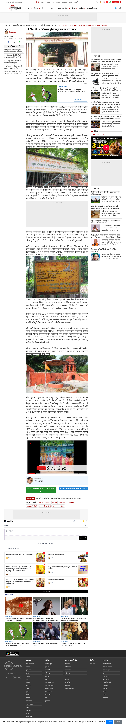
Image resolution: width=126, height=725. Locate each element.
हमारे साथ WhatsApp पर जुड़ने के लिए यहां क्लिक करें (40, 490)
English (43, 2)
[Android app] (12, 654)
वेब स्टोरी (47, 670)
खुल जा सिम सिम (49, 682)
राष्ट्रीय (27, 673)
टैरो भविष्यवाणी (107, 682)
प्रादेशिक (28, 682)
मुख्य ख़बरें (28, 670)
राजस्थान (28, 698)
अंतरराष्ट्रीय (28, 676)
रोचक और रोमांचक (58, 506)
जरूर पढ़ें (97, 56)
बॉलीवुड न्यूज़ (48, 664)
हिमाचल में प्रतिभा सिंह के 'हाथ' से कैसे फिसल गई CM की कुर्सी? (105, 250)
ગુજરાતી (76, 2)
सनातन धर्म (68, 670)
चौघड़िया (105, 688)
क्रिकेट (74, 8)
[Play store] (116, 8)
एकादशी (67, 664)
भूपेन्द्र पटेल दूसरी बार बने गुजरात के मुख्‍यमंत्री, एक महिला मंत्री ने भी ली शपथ (106, 222)
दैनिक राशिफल (107, 664)
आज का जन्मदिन (107, 667)
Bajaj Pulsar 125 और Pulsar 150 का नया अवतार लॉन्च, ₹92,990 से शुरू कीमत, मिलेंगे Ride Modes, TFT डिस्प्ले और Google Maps (105, 75)
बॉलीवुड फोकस (49, 688)
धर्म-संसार (71, 502)
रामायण (67, 676)
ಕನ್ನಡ (70, 2)
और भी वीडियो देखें (97, 134)
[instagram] (103, 2)
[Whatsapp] (110, 2)
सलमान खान (48, 691)
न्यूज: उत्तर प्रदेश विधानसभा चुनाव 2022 (46, 25)
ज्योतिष (81, 8)
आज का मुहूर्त (106, 670)
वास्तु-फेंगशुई (106, 679)
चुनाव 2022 (8, 25)
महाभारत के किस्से (31, 506)
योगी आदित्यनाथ (30, 664)
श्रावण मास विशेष (63, 8)
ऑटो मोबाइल (29, 704)
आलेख (47, 676)
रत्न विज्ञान (105, 698)
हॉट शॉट (47, 667)
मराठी (53, 2)
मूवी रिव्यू (47, 673)
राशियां (104, 673)
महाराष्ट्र (28, 695)
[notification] (120, 8)
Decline (118, 721)
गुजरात (27, 691)
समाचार (27, 8)
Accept (110, 721)
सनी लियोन (48, 695)
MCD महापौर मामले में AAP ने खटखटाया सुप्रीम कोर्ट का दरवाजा (105, 193)
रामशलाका (105, 685)
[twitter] (97, 2)
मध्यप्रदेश (28, 685)
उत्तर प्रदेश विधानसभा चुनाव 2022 (23, 25)
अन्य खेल (92, 664)
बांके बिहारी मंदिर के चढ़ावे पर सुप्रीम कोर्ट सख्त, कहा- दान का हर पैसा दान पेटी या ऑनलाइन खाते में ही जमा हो (106, 103)
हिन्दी (37, 2)
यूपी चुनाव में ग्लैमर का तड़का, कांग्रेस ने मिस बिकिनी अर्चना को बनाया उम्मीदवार (13, 51)
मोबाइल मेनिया (29, 716)
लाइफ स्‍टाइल (63, 502)
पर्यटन (46, 679)
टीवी (46, 698)
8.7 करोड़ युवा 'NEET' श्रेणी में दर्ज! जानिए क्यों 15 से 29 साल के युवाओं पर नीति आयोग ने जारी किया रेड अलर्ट (106, 118)
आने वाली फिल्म (49, 685)
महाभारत (67, 679)
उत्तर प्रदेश (28, 667)
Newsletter (116, 2)
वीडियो (96, 131)
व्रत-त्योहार (68, 682)
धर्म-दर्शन (67, 685)
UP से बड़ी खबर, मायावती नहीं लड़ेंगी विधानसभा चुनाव (12, 61)
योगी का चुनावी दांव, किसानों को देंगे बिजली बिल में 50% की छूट (13, 72)
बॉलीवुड (35, 8)
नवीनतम (96, 188)
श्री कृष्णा (67, 673)
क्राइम (27, 707)
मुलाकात (47, 701)
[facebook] (94, 2)
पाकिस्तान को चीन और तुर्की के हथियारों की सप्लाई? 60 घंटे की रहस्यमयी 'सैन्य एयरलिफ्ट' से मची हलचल (105, 89)
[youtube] (107, 2)
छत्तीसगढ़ (28, 688)
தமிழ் (48, 2)
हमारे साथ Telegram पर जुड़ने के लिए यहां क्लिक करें (73, 488)
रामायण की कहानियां (45, 506)
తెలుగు (58, 2)
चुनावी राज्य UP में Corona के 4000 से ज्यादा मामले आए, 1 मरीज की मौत (13, 67)
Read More (41, 468)
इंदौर (27, 679)
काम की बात (29, 701)
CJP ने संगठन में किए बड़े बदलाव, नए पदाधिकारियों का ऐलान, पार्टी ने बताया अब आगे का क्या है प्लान (106, 60)
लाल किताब (106, 676)
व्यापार (27, 713)
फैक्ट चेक (28, 710)
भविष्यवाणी (68, 667)
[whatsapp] (19, 41)
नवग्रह (104, 695)
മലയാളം (64, 2)
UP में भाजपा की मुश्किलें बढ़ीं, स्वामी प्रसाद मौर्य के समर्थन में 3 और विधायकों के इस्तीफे (13, 56)
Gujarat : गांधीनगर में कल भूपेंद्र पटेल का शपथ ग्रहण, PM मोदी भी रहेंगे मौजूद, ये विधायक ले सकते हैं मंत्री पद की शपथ (106, 236)
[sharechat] (100, 2)
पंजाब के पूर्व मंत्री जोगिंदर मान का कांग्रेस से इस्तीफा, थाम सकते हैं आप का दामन (58, 498)
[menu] (6, 8)
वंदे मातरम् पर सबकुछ (48, 8)
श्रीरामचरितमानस (92, 8)
